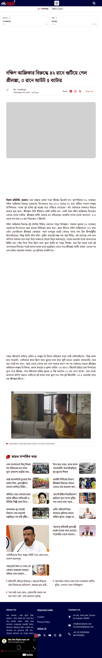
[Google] (60, 635)
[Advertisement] (51, 49)
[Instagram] (55, 635)
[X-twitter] (45, 635)
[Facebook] (39, 635)
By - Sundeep (20, 89)
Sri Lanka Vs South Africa (46, 444)
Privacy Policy (43, 622)
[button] (56, 3)
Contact (40, 617)
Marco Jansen (32, 444)
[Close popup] (36, 635)
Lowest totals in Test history (18, 444)
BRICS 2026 (57, 8)
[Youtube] (50, 635)
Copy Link (89, 90)
